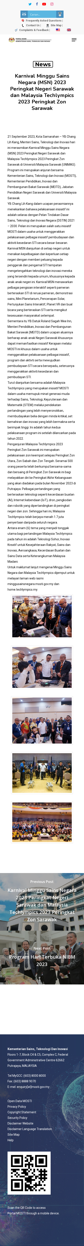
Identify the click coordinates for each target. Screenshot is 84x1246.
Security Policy (17, 1118)
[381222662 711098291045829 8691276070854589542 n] (42, 845)
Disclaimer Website (20, 1123)
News (43, 64)
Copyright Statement (22, 1112)
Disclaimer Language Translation (30, 1129)
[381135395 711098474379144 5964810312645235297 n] (42, 691)
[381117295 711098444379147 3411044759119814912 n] (42, 747)
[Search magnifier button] (60, 14)
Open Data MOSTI (20, 1101)
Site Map (14, 1134)
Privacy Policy (17, 1106)
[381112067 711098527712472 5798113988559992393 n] (42, 641)
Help (11, 1140)
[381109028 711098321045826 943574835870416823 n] (42, 796)
